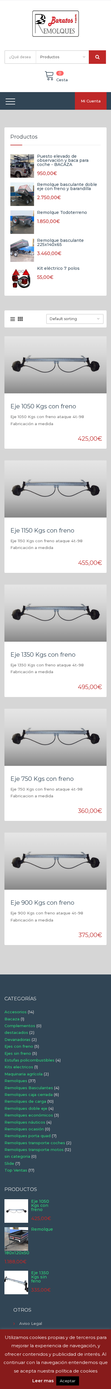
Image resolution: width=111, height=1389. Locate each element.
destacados (16, 1032)
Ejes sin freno (17, 1053)
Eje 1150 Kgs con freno (42, 530)
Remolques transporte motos (34, 1149)
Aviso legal (30, 1323)
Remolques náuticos (24, 1122)
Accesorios (15, 1011)
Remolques (15, 1080)
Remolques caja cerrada (28, 1094)
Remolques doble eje (25, 1108)
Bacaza (12, 1019)
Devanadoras (17, 1039)
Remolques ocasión (24, 1129)
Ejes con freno (18, 1046)
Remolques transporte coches (34, 1142)
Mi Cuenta (91, 101)
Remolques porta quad (27, 1135)
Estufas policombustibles (29, 1060)
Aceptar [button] (67, 1380)
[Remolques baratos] (55, 23)
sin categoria (17, 1156)
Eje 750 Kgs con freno (42, 778)
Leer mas (43, 1380)
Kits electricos (18, 1066)
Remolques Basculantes (28, 1087)
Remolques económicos (28, 1115)
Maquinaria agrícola (23, 1074)
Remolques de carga (25, 1101)
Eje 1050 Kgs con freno (43, 406)
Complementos (19, 1025)
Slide (9, 1163)
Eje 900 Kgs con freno (42, 902)
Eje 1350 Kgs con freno (42, 654)
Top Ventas (15, 1170)
